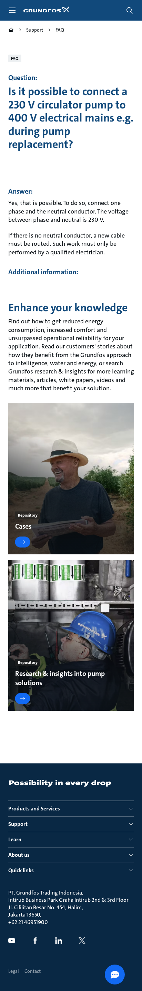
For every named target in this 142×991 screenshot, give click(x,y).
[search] (129, 10)
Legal (13, 971)
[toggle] (12, 10)
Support (18, 824)
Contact (32, 971)
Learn (14, 839)
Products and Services (34, 808)
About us (19, 855)
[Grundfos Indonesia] (11, 30)
